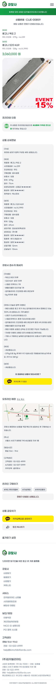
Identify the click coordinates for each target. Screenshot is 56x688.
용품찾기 (7, 577)
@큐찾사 (16, 468)
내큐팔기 (7, 581)
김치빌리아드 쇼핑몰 (12, 598)
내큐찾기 (7, 573)
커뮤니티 (7, 585)
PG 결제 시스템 (10, 630)
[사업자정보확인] (44, 675)
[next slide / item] (52, 83)
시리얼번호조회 (10, 602)
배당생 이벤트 (9, 606)
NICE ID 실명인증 (11, 626)
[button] (14, 106)
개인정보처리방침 (10, 622)
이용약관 (7, 618)
